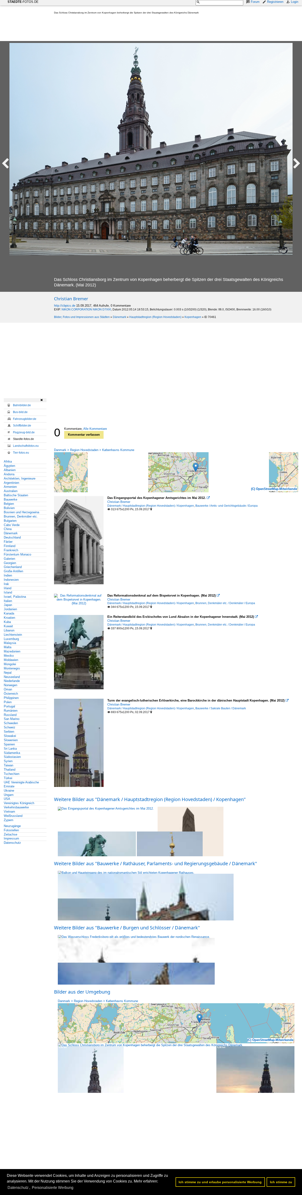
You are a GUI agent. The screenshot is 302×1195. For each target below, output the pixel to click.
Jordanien (10, 609)
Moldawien (11, 660)
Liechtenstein (13, 634)
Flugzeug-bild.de (24, 432)
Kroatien (9, 617)
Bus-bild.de (20, 412)
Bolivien (9, 508)
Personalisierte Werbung (52, 1188)
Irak (6, 584)
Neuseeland (12, 677)
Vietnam (9, 811)
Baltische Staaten (16, 495)
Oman (8, 689)
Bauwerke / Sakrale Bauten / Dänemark (220, 708)
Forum (255, 2)
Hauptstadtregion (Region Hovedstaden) (155, 317)
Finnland (9, 546)
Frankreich (11, 550)
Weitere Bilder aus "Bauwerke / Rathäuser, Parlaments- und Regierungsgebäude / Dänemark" (155, 863)
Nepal (8, 672)
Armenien (10, 487)
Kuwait (8, 626)
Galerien (9, 558)
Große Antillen (13, 571)
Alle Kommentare (95, 428)
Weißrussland (13, 816)
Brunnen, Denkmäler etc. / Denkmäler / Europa (225, 603)
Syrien (8, 761)
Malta (7, 647)
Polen (8, 702)
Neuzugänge (12, 826)
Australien (10, 491)
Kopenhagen (193, 317)
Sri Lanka (10, 748)
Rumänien (10, 710)
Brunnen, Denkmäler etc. (21, 516)
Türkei (8, 778)
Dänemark (119, 317)
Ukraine (9, 790)
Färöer (8, 541)
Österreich (11, 693)
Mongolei (10, 664)
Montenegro (12, 668)
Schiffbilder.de (22, 425)
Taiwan (8, 765)
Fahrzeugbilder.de (24, 419)
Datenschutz (12, 842)
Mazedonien (12, 651)
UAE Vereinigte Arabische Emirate (21, 784)
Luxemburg (11, 639)
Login (294, 2)
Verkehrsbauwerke (16, 807)
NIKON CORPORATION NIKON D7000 (86, 309)
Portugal (9, 706)
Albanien (10, 470)
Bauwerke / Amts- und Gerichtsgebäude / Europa (226, 505)
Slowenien (11, 740)
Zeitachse (10, 834)
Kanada (9, 613)
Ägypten (9, 466)
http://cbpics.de (64, 305)
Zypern (8, 820)
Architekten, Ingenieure (19, 478)
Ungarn (8, 795)
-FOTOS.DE (23, 2)
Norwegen (10, 685)
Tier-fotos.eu (21, 452)
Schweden (11, 723)
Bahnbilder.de (22, 405)
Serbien (9, 731)
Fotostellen (11, 830)
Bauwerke (10, 499)
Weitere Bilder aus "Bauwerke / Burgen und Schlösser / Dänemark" (127, 927)
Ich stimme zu (281, 1182)
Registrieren (275, 2)
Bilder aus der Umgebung (82, 992)
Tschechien (11, 774)
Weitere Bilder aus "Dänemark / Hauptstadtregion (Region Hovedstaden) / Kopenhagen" (150, 799)
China (8, 529)
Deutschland (12, 537)
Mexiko (9, 655)
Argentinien (11, 483)
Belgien (9, 504)
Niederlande (12, 681)
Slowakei (10, 736)
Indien (8, 575)
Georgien (10, 563)
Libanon (9, 630)
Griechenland (13, 567)
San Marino (11, 719)
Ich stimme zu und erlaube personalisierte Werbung (220, 1182)
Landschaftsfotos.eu (26, 445)
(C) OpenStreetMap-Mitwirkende (274, 489)
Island (8, 592)
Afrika (8, 461)
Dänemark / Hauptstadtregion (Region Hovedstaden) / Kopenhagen (150, 505)
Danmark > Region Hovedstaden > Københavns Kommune (94, 450)
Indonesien (11, 579)
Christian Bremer (71, 298)
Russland (10, 715)
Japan (8, 605)
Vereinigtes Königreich (19, 803)
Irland (7, 588)
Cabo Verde (12, 525)
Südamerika (12, 753)
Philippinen (11, 698)
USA (7, 799)
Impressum (11, 838)
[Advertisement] (140, 28)
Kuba (7, 622)
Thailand (9, 769)
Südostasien (12, 757)
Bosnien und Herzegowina (21, 512)
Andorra (9, 474)
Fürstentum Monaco (17, 554)
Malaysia (10, 643)
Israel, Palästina (15, 596)
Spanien (9, 744)
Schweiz (9, 727)
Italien (8, 601)
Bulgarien (10, 520)
